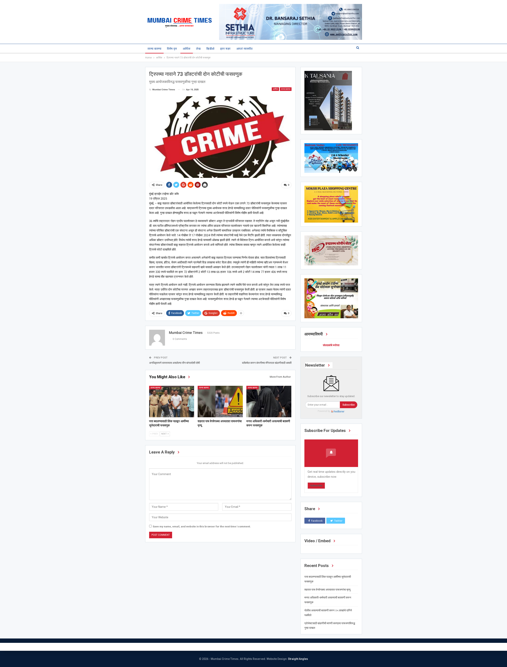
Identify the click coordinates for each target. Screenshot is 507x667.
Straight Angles (298, 658)
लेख (198, 49)
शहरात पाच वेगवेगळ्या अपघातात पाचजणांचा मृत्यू (327, 589)
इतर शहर (225, 49)
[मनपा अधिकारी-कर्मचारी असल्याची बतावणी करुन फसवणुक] (269, 401)
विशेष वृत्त (172, 49)
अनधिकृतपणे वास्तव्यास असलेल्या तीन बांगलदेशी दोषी (174, 362)
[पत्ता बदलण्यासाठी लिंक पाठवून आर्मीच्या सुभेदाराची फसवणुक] (171, 401)
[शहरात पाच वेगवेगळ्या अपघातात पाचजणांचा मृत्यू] (220, 401)
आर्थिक (186, 49)
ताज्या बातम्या (154, 49)
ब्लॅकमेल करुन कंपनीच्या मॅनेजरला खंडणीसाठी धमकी (267, 362)
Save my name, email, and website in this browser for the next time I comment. (202, 526)
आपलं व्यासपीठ (244, 49)
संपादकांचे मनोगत (331, 345)
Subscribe (348, 404)
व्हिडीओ (210, 49)
